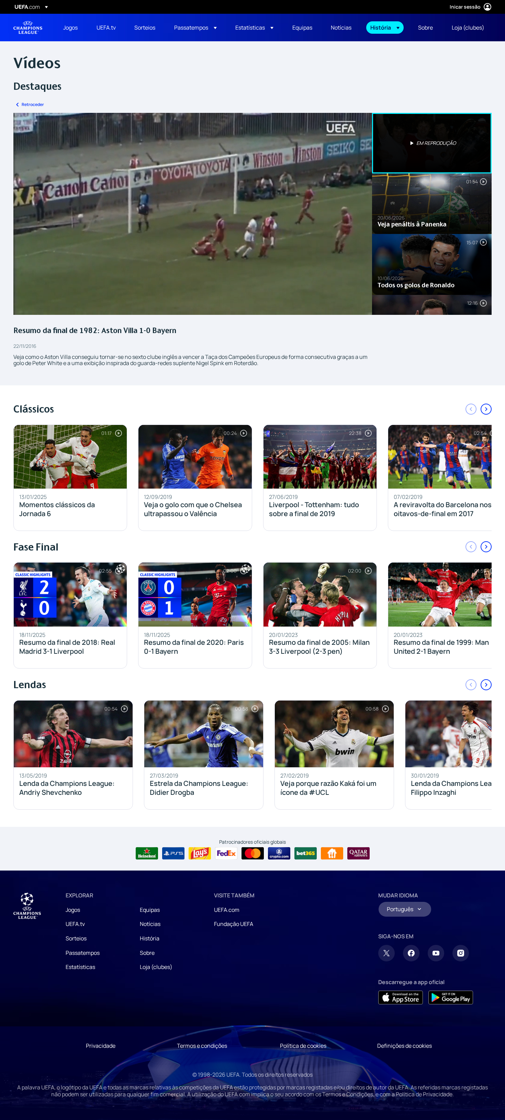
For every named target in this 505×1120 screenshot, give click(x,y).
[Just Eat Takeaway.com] (332, 853)
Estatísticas (80, 967)
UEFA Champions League (27, 27)
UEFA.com (226, 910)
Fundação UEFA (233, 924)
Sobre (147, 953)
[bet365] (305, 853)
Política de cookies (303, 1045)
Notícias (150, 924)
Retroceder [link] (33, 104)
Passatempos (83, 953)
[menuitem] (71, 27)
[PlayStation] (173, 853)
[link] (70, 27)
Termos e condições (202, 1045)
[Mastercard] (253, 853)
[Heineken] (147, 853)
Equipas (150, 910)
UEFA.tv (75, 924)
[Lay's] (200, 853)
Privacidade (100, 1045)
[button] (195, 27)
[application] (192, 214)
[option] (432, 143)
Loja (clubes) (156, 967)
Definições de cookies (404, 1045)
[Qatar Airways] (358, 853)
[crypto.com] (279, 853)
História (149, 938)
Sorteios (76, 938)
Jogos (73, 910)
